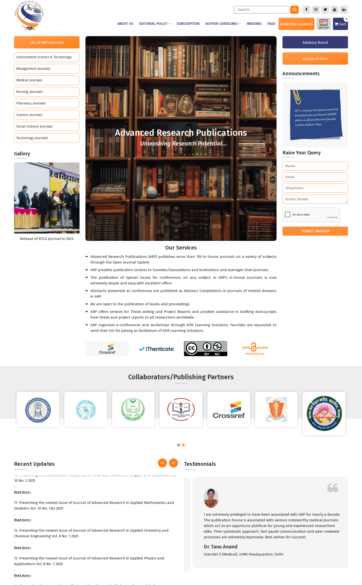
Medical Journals (29, 80)
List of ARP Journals (47, 42)
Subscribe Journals (296, 24)
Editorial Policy (153, 24)
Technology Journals (32, 138)
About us (125, 24)
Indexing (254, 24)
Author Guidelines (222, 24)
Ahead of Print (315, 59)
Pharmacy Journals (31, 103)
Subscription (188, 24)
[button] (178, 446)
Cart (342, 22)
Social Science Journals (34, 126)
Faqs (271, 24)
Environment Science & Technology (44, 57)
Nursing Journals (29, 92)
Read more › (22, 495)
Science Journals (29, 115)
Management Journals (33, 69)
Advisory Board (315, 42)
